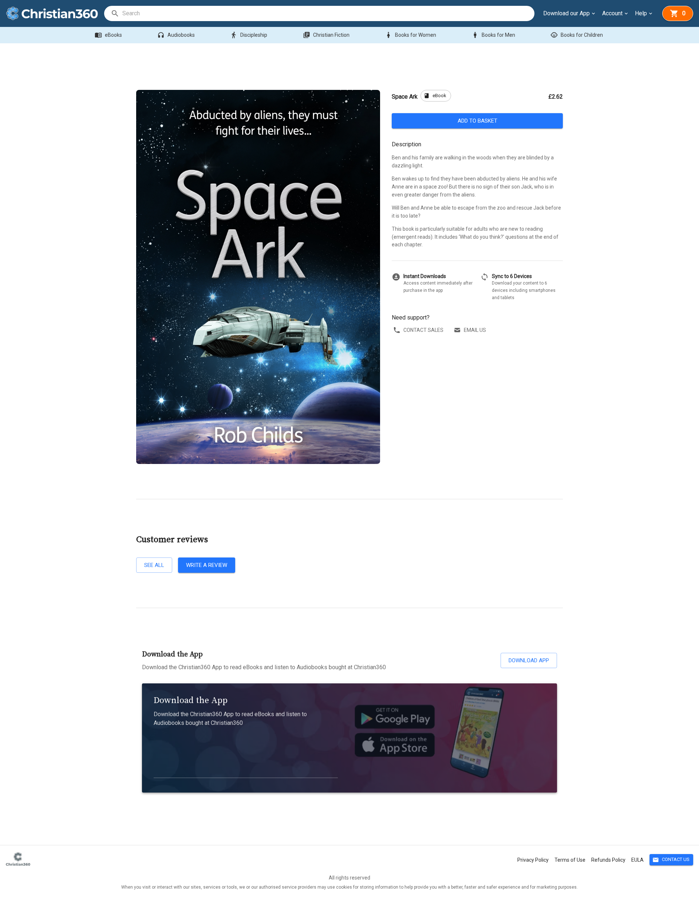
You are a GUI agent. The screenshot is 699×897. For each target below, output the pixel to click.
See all (154, 565)
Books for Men (493, 35)
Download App (529, 660)
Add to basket (477, 121)
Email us (475, 330)
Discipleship (248, 35)
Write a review (206, 565)
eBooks (108, 35)
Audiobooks (176, 35)
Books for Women (410, 35)
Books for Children (576, 35)
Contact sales (423, 330)
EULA (637, 860)
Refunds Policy (608, 860)
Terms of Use (569, 860)
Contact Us (671, 860)
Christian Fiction (326, 35)
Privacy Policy (533, 860)
